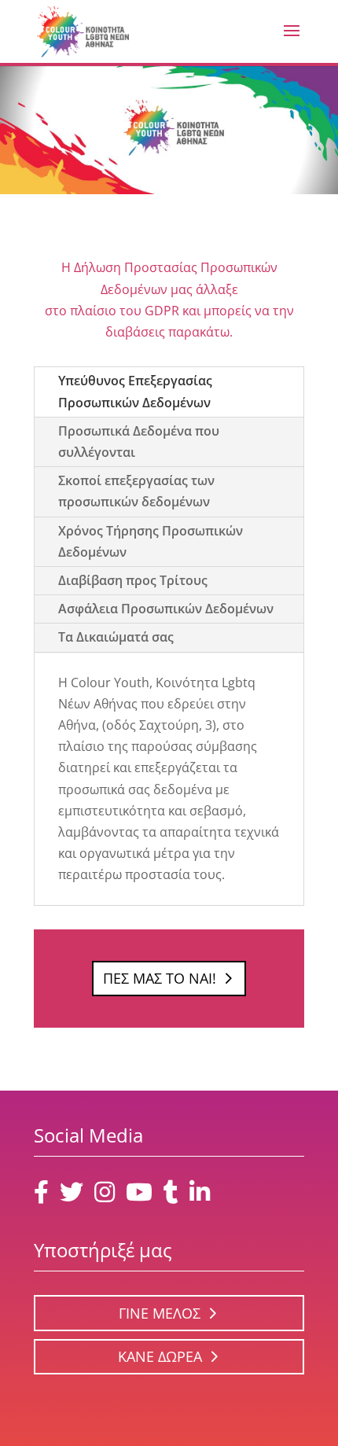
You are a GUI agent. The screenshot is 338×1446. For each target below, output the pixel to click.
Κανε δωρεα (160, 1356)
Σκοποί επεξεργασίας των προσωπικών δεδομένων (136, 491)
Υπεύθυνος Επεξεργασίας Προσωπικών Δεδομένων (135, 391)
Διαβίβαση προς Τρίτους (133, 580)
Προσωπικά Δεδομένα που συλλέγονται (138, 441)
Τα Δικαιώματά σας (116, 637)
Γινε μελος (159, 1313)
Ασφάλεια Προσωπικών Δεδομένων (166, 608)
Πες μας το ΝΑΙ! (159, 978)
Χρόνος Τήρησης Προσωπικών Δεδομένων (150, 541)
